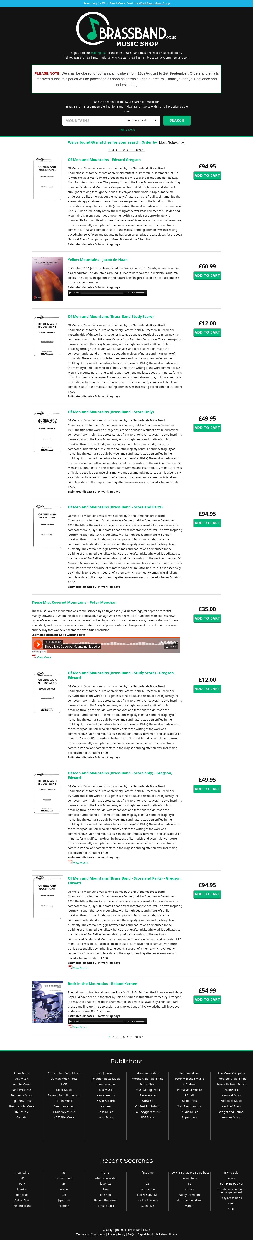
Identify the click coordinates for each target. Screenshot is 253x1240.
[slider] (141, 292)
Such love (147, 1206)
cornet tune (189, 1178)
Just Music (106, 1090)
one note (106, 1195)
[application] (107, 293)
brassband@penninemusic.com (168, 57)
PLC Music (189, 1084)
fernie (231, 1178)
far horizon (147, 1189)
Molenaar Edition (147, 1073)
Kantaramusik (106, 1095)
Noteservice (148, 1095)
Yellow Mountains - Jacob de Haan (98, 259)
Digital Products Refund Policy (157, 1234)
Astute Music (21, 1084)
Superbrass (189, 1117)
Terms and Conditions (90, 1234)
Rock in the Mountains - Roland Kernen (102, 983)
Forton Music (64, 1101)
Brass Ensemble (94, 106)
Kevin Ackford (106, 1101)
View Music (44, 657)
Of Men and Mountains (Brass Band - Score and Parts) (115, 507)
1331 (231, 1209)
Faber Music (64, 1090)
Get (64, 1195)
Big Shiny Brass (22, 1101)
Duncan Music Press (64, 1078)
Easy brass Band (231, 1198)
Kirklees (106, 1106)
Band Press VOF (21, 1090)
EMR (64, 1084)
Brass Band (72, 106)
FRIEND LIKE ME (147, 1195)
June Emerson (106, 1084)
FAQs (131, 1234)
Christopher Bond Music (64, 1073)
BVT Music (22, 1112)
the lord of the (21, 1206)
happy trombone (189, 1195)
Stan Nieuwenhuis (189, 1106)
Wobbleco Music (231, 1101)
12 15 (105, 1172)
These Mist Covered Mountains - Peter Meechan (74, 602)
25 (147, 1183)
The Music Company (231, 1073)
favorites (105, 1183)
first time (148, 1172)
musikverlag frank (148, 1090)
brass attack (106, 1206)
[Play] (70, 292)
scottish (64, 1206)
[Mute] (133, 292)
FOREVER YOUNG (231, 1183)
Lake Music (105, 1112)
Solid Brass (189, 1101)
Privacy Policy (116, 1234)
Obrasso (147, 1101)
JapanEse (64, 1200)
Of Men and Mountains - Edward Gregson (104, 159)
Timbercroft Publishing (231, 1078)
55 (64, 1172)
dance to (22, 1195)
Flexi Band (133, 106)
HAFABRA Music (64, 1117)
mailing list (98, 53)
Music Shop (147, 1084)
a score (189, 1189)
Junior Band (116, 106)
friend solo (231, 1172)
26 (64, 1183)
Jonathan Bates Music (106, 1078)
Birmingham (64, 1178)
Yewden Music (231, 1117)
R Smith (189, 1095)
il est (231, 1203)
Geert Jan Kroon (64, 1106)
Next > (139, 149)
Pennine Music (189, 1073)
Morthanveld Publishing (148, 1078)
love (106, 1189)
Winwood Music (231, 1095)
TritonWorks (231, 1090)
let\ (22, 1178)
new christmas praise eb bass (189, 1172)
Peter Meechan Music (189, 1078)
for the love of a (147, 1200)
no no (64, 1189)
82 (189, 1183)
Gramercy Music (64, 1112)
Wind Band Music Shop (154, 3)
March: (189, 1206)
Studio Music (189, 1112)
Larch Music (106, 1117)
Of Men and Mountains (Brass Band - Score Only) (111, 411)
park (22, 1183)
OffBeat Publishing (147, 1106)
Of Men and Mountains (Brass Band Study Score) (111, 316)
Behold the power (106, 1200)
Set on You (22, 1200)
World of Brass (231, 1106)
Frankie (22, 1189)
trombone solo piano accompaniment (231, 1190)
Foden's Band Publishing (64, 1095)
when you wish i (105, 1178)
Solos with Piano (154, 106)
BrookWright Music (22, 1106)
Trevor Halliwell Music (231, 1084)
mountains (22, 1172)
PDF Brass (147, 1117)
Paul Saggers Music (148, 1112)
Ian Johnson (106, 1073)
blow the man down (189, 1200)
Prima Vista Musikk (189, 1090)
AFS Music (22, 1078)
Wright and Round (231, 1112)
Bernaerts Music (22, 1095)
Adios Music (22, 1073)
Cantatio (21, 1117)
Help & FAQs (126, 130)
